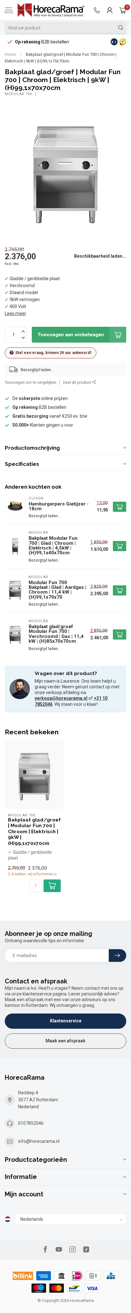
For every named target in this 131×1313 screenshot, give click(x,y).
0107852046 (31, 1123)
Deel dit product (77, 382)
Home (10, 54)
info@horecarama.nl (38, 1141)
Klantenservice (65, 1020)
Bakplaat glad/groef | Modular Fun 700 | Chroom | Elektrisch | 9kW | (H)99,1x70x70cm (34, 831)
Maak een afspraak (65, 1040)
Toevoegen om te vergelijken (30, 382)
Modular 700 (18, 94)
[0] (122, 10)
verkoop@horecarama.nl (61, 698)
